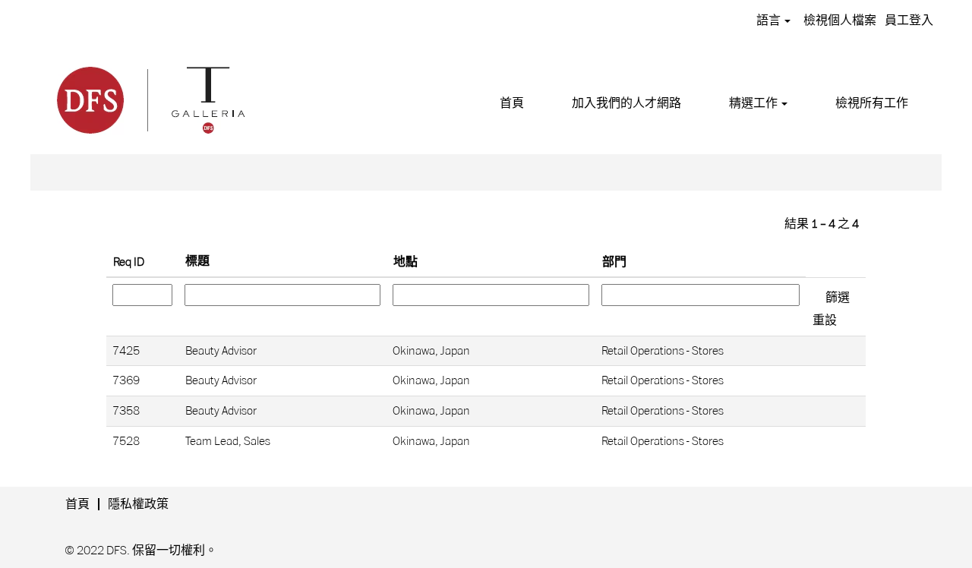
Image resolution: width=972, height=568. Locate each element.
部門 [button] (614, 262)
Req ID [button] (128, 262)
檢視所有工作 (871, 103)
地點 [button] (405, 262)
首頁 (512, 103)
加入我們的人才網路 (626, 103)
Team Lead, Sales (227, 441)
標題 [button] (197, 261)
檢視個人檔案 (839, 20)
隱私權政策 (138, 504)
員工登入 (909, 20)
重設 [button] (825, 320)
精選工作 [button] (754, 103)
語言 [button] (769, 20)
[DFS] (149, 98)
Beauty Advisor (221, 351)
